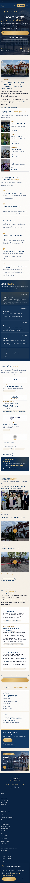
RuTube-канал (6, 703)
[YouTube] (11, 787)
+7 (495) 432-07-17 (6, 856)
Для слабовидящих (24, 1)
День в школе (4, 800)
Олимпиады (4, 835)
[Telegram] (18, 787)
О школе (3, 795)
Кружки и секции (5, 828)
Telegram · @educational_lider (10, 701)
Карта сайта (4, 850)
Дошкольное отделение (7, 817)
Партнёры (3, 809)
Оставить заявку (15, 680)
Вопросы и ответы (9, 744)
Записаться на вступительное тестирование (15, 32)
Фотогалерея (4, 807)
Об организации (5, 841)
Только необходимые (22, 878)
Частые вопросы (15, 675)
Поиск (2, 1)
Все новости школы (8, 580)
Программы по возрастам (15, 37)
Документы (4, 843)
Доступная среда (5, 846)
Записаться (21, 5)
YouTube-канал (6, 706)
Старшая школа (5, 824)
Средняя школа (5, 822)
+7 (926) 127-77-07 (10, 696)
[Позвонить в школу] (14, 5)
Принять (9, 878)
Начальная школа (5, 819)
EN (27, 1)
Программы (4, 798)
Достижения (4, 833)
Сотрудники (4, 802)
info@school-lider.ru (7, 698)
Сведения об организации (9, 107)
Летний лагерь (4, 830)
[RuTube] (15, 787)
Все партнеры (7, 454)
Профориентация (5, 826)
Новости (3, 804)
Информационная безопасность (9, 848)
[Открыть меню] (27, 5)
